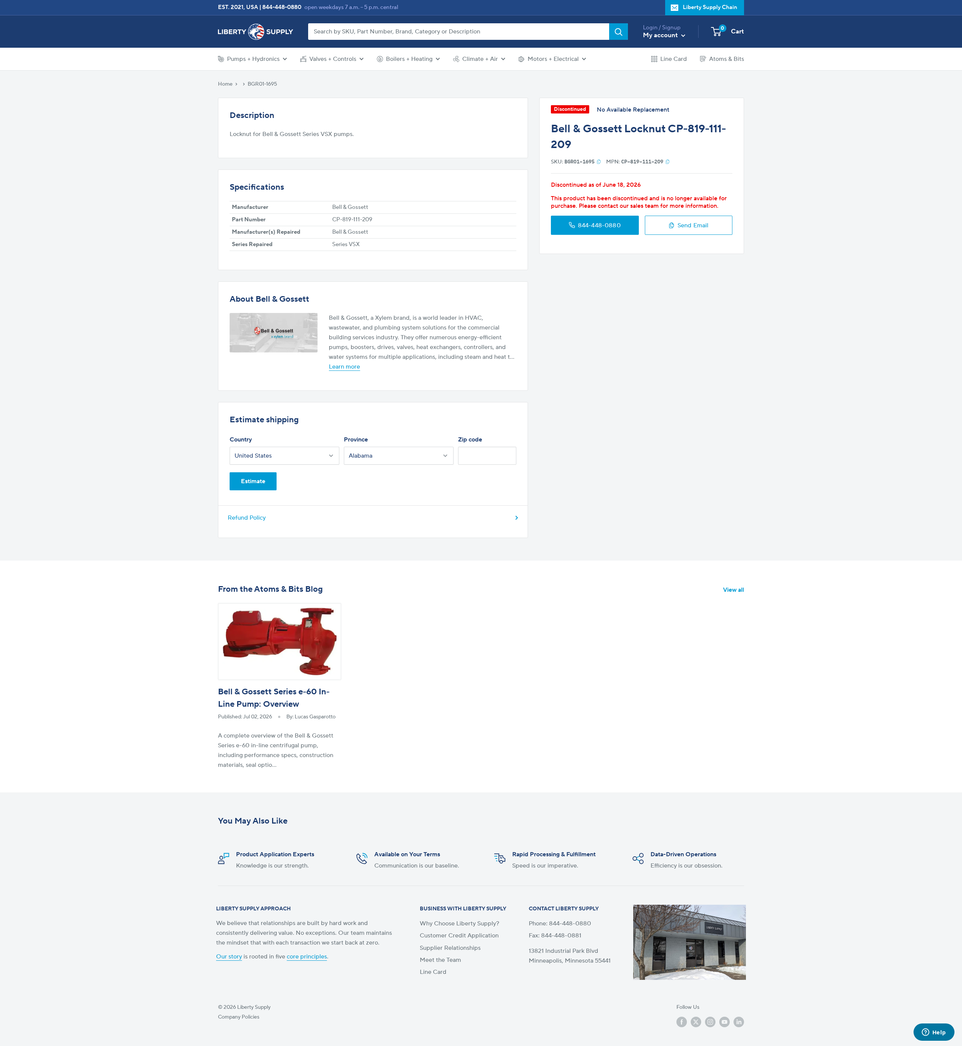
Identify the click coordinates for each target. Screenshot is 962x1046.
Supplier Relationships (450, 948)
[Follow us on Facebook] (681, 1022)
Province (356, 439)
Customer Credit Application (459, 935)
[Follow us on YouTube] (724, 1022)
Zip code (470, 439)
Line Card (673, 59)
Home (225, 84)
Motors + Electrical (553, 59)
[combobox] (458, 31)
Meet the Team (440, 960)
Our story (229, 956)
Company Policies (238, 1017)
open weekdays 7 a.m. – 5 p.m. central (351, 7)
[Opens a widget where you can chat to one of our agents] (933, 1032)
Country (241, 439)
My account (661, 35)
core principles (307, 956)
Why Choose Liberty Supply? (459, 923)
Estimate (253, 481)
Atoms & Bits (726, 59)
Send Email (693, 225)
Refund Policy (247, 517)
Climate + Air (480, 59)
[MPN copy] (667, 161)
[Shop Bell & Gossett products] (274, 332)
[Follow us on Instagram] (710, 1022)
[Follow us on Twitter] (696, 1022)
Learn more (344, 366)
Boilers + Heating (409, 59)
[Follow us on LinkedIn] (739, 1022)
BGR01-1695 (262, 84)
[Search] (618, 31)
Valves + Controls (332, 59)
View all (734, 590)
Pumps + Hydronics (253, 59)
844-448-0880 (281, 7)
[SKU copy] (599, 161)
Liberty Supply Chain (710, 7)
